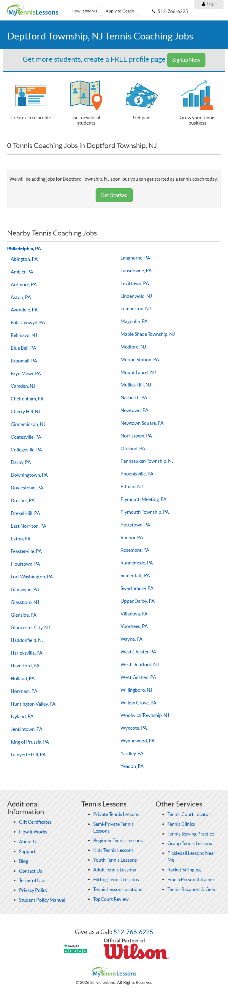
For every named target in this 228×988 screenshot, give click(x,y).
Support (27, 851)
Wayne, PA (131, 639)
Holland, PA (23, 678)
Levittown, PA (135, 283)
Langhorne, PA (135, 257)
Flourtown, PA (25, 564)
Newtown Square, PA (142, 423)
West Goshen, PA (138, 677)
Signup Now (186, 60)
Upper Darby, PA (138, 601)
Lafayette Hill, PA (28, 754)
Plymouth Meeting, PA (144, 499)
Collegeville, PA (26, 449)
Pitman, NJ (132, 486)
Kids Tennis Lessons (113, 850)
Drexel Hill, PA (25, 513)
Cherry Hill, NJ (25, 411)
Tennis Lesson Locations (117, 889)
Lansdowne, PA (136, 270)
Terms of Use (32, 880)
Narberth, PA (134, 397)
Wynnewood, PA (138, 740)
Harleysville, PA (26, 653)
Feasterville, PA (26, 551)
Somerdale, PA (135, 575)
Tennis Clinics (181, 824)
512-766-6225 (133, 931)
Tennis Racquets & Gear (191, 889)
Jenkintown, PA (26, 729)
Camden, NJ (23, 386)
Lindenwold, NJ (136, 296)
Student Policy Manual (42, 900)
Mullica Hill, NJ (136, 384)
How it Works (84, 11)
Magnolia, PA (134, 321)
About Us (29, 841)
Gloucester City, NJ (30, 627)
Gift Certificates (35, 822)
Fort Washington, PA (32, 576)
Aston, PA (21, 297)
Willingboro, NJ (136, 690)
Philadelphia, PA (24, 248)
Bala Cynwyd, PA (28, 322)
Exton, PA (21, 538)
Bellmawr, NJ (24, 335)
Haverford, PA (25, 665)
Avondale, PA (24, 309)
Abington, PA (24, 259)
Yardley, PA (132, 753)
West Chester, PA (138, 651)
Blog (23, 861)
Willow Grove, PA (138, 702)
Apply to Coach (120, 11)
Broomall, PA (24, 360)
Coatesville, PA (26, 437)
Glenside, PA (24, 615)
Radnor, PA (132, 537)
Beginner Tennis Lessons (118, 840)
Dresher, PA (23, 500)
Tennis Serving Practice (190, 833)
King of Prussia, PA (30, 741)
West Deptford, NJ (140, 664)
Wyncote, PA (134, 728)
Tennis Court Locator (188, 814)
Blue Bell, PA (23, 348)
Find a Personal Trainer (190, 879)
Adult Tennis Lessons (114, 869)
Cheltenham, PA (27, 398)
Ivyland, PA (22, 716)
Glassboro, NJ (25, 602)
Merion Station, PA (140, 359)
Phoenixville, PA (137, 473)
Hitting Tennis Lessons (116, 879)
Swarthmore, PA (137, 588)
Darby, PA (21, 462)
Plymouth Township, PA (145, 512)
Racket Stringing (184, 869)
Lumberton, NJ (136, 308)
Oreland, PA (133, 448)
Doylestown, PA (27, 487)
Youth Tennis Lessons (115, 860)
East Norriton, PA (28, 526)
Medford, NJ (133, 346)
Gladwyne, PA (25, 589)
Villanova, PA (134, 613)
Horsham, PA (24, 691)
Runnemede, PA (137, 562)
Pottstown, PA (135, 524)
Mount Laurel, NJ (138, 372)
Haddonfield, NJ (27, 640)
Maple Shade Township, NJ (148, 334)
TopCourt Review (111, 899)
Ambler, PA (22, 271)
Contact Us (30, 871)
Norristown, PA (136, 435)
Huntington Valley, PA (33, 704)
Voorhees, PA (134, 626)
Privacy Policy (33, 890)
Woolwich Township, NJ (145, 715)
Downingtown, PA (29, 475)
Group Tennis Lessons (189, 843)
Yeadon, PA (132, 766)
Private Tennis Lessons (116, 814)
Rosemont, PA (135, 550)
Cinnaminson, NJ (28, 424)
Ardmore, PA (24, 284)
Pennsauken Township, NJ (147, 461)
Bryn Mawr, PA (26, 373)
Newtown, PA (134, 410)
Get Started (114, 195)
